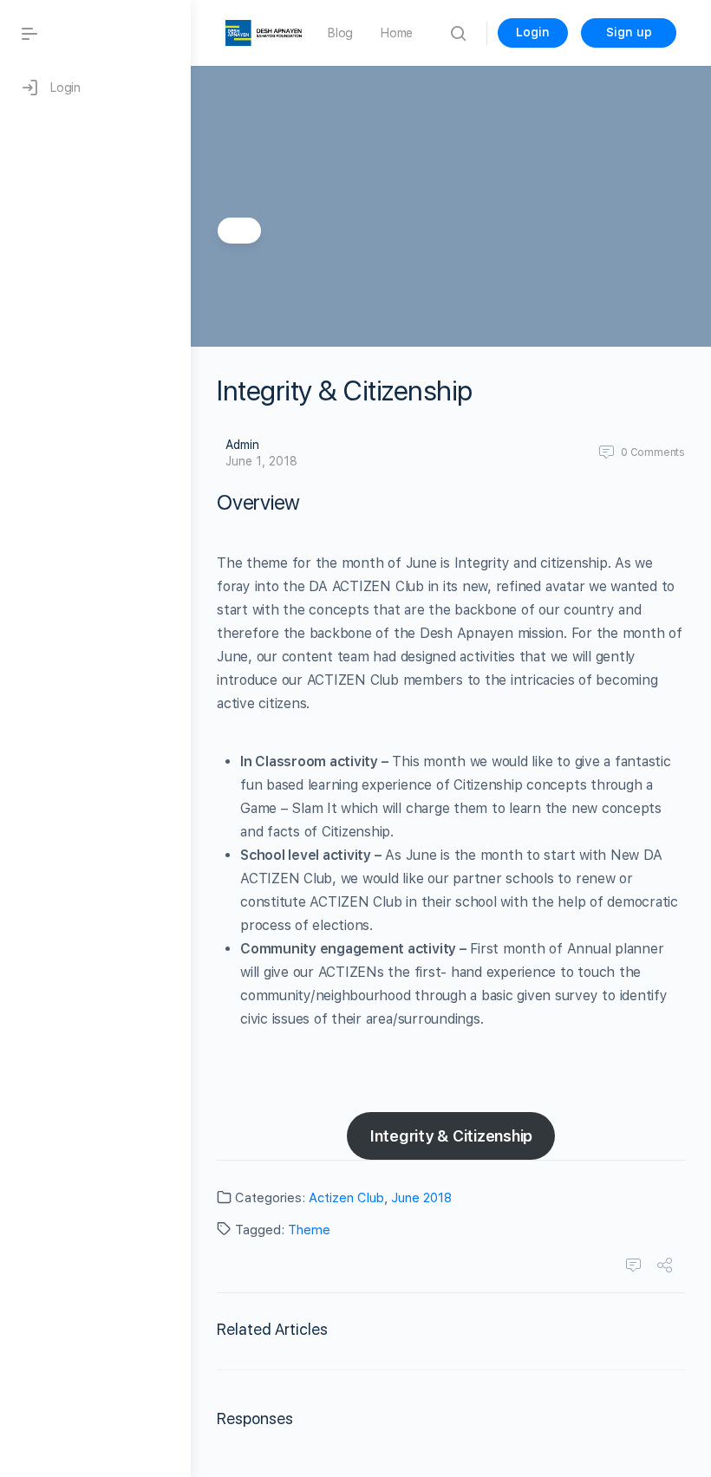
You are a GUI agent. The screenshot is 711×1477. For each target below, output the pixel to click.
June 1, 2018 (261, 461)
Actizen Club (346, 1198)
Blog (340, 33)
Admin (242, 445)
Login (533, 32)
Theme (309, 1230)
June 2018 (421, 1198)
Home (397, 33)
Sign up (629, 32)
